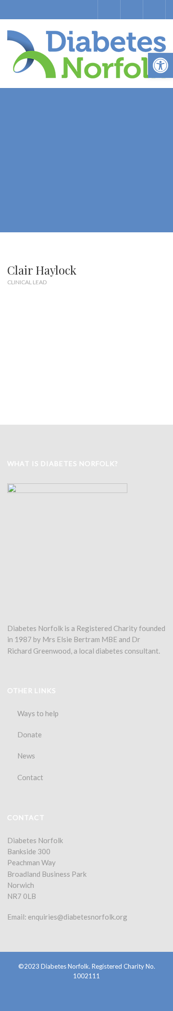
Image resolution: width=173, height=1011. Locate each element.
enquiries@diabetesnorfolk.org (77, 916)
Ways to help (38, 713)
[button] (160, 65)
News (26, 755)
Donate (29, 734)
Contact (30, 777)
